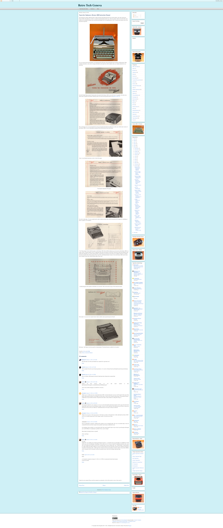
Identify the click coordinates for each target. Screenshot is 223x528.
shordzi (83, 367)
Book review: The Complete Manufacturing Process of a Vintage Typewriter (138, 266)
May (136, 159)
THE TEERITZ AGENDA (138, 282)
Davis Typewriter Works (138, 333)
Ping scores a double (137, 379)
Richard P (84, 359)
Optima (134, 93)
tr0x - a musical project (138, 415)
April (136, 160)
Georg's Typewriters (136, 460)
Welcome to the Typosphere (137, 272)
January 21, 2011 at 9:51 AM (91, 381)
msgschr (135, 410)
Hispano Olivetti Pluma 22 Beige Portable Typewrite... (138, 192)
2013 (135, 143)
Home (98, 8)
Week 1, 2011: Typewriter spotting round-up (138, 217)
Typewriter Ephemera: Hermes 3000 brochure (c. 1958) (137, 181)
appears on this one (116, 96)
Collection (134, 72)
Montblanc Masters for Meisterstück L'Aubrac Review (137, 397)
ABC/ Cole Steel (135, 66)
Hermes (83, 352)
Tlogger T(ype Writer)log (136, 383)
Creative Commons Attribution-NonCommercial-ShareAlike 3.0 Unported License (126, 520)
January (136, 165)
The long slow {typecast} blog (137, 339)
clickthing (136, 292)
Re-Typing (136, 432)
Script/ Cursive (135, 106)
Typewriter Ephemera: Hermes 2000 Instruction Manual (137, 206)
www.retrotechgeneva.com (125, 522)
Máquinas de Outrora (138, 313)
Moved (135, 402)
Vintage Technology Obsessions (138, 323)
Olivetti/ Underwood (136, 89)
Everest (134, 76)
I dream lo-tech (137, 378)
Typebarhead (136, 420)
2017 (135, 142)
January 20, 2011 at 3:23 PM (90, 374)
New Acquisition (136, 433)
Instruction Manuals (89, 352)
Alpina (134, 68)
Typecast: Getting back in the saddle (138, 224)
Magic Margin (136, 296)
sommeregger (136, 355)
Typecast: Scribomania (137, 188)
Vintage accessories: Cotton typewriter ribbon (137, 201)
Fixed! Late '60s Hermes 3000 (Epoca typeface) (137, 173)
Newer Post (81, 485)
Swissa (134, 114)
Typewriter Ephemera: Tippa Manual (137, 221)
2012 (135, 145)
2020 (135, 140)
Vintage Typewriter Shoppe (137, 470)
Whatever (135, 424)
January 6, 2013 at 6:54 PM (92, 421)
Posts (135, 15)
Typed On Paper (137, 405)
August (136, 154)
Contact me (92, 8)
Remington (135, 97)
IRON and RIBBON (137, 429)
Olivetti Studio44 (136, 309)
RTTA (134, 104)
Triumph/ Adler (135, 116)
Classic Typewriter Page (137, 456)
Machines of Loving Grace (137, 462)
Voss (133, 119)
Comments (136, 16)
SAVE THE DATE (137, 346)
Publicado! (135, 351)
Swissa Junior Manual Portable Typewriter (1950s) (137, 212)
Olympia (134, 91)
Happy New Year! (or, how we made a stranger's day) (138, 229)
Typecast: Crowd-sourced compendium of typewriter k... (138, 196)
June (136, 157)
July (135, 156)
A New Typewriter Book (138, 279)
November (137, 149)
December (137, 148)
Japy (133, 87)
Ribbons (134, 100)
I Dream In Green (137, 365)
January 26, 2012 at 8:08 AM (91, 403)
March (136, 162)
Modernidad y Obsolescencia (137, 350)
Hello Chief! (136, 421)
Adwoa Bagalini (124, 520)
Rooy (133, 102)
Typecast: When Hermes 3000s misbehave (138, 177)
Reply (83, 363)
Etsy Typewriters (136, 458)
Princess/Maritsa (136, 95)
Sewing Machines (136, 110)
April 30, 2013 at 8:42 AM (89, 454)
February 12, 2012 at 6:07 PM (91, 413)
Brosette (134, 70)
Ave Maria (135, 319)
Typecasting (135, 118)
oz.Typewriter (136, 278)
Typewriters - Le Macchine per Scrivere (138, 308)
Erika (133, 74)
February (136, 164)
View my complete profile (141, 509)
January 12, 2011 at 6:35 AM (90, 367)
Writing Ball (136, 264)
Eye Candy (135, 78)
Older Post (126, 485)
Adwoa (83, 381)
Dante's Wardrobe (137, 287)
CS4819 (135, 359)
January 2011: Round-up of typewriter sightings (137, 168)
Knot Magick (136, 401)
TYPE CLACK (136, 364)
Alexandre (84, 393)
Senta (134, 108)
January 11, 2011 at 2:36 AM (91, 359)
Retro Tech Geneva (90, 5)
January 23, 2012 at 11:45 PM (91, 393)
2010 (135, 232)
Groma (134, 81)
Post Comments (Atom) (106, 489)
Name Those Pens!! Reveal (138, 425)
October (136, 151)
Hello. (135, 411)
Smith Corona (135, 112)
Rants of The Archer (138, 300)
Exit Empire (136, 356)
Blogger (129, 525)
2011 (135, 146)
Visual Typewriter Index (83, 8)
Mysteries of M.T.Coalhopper (137, 375)
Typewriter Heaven (137, 318)
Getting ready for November (138, 329)
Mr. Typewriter (135, 464)
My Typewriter (135, 465)
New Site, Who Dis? (137, 293)
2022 (135, 138)
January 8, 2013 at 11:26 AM (91, 439)
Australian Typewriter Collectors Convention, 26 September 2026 (138, 274)
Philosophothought (138, 388)
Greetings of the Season (138, 288)
